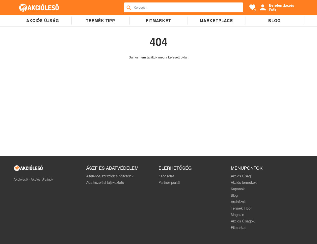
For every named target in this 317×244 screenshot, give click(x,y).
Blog (274, 20)
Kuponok (238, 188)
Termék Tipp (241, 208)
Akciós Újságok (243, 220)
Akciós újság (42, 20)
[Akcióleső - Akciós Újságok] (39, 7)
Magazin (237, 214)
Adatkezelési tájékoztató (105, 182)
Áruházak (238, 201)
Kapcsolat (166, 175)
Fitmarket (158, 20)
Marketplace (216, 20)
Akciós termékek (244, 182)
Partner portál (169, 182)
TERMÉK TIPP (100, 20)
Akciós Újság (241, 175)
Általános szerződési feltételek (109, 175)
